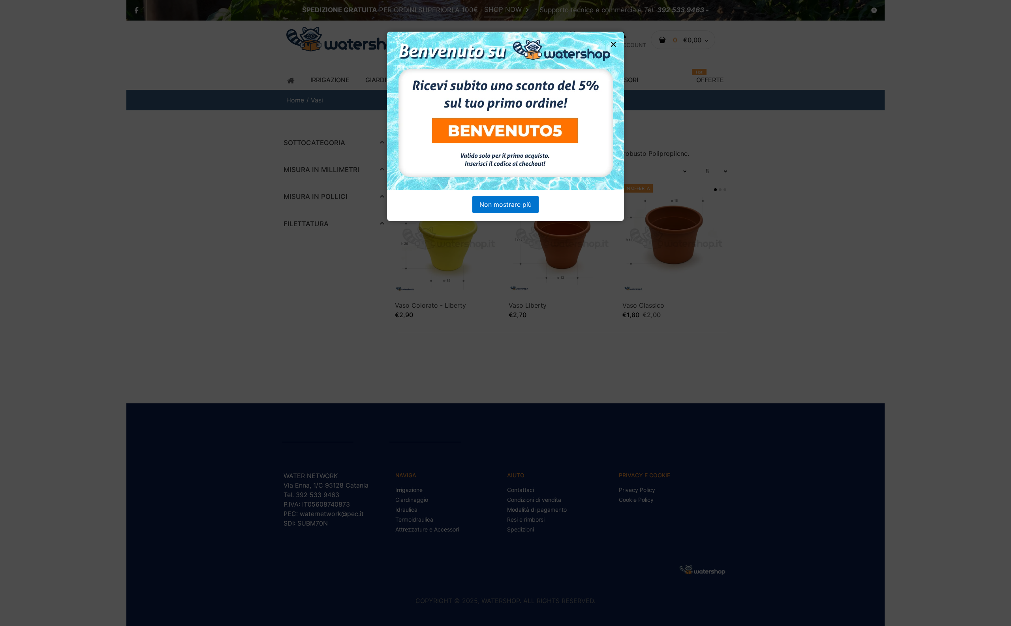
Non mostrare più (505, 204)
